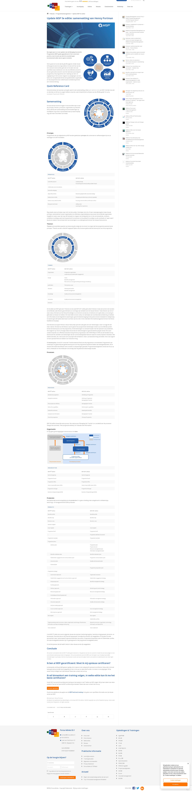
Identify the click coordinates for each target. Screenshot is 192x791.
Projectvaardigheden (124, 768)
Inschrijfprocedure (89, 756)
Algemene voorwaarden (90, 761)
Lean (119, 746)
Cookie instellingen (175, 780)
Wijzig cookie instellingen (80, 788)
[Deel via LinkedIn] (97, 717)
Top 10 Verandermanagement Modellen (95, 779)
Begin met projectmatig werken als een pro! (96, 777)
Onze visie (86, 735)
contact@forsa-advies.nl (68, 735)
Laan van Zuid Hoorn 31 (68, 740)
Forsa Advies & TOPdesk (90, 766)
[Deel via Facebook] (53, 717)
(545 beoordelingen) (93, 1)
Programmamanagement (63, 14)
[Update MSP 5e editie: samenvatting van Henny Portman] (81, 35)
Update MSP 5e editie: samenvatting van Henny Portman (80, 18)
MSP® (120, 751)
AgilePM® (121, 735)
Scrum (120, 773)
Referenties (87, 740)
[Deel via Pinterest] (86, 717)
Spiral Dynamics (122, 761)
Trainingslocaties (88, 759)
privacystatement (65, 771)
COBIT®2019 (122, 748)
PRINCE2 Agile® (123, 766)
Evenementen (87, 746)
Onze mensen (87, 738)
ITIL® (120, 743)
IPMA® (120, 740)
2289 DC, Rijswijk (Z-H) (68, 743)
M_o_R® (120, 758)
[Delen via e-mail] (108, 717)
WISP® (120, 778)
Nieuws (52, 14)
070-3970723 (65, 737)
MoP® (120, 753)
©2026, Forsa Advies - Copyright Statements (59, 788)
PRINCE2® (121, 763)
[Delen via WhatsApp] (75, 717)
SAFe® (120, 771)
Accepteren (175, 784)
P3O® (120, 756)
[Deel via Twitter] (64, 717)
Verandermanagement (124, 776)
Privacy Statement (89, 764)
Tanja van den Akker (65, 707)
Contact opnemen (53, 688)
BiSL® (120, 738)
